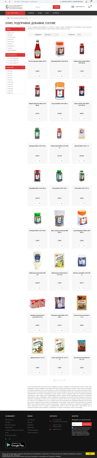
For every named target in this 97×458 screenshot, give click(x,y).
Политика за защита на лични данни (14, 430)
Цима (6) (10, 35)
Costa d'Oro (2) (11, 37)
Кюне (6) (10, 48)
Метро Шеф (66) (12, 50)
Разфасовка (10, 67)
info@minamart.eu (57, 429)
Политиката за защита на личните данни (80, 429)
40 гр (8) (10, 71)
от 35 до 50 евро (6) (13, 63)
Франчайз (30, 422)
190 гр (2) (10, 90)
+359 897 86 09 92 (57, 426)
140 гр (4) (10, 84)
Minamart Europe (9, 419)
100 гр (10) (10, 82)
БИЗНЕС (30, 416)
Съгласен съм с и (81, 428)
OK (90, 454)
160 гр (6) (10, 86)
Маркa (8, 29)
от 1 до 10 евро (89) (13, 58)
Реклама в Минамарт (33, 430)
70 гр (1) (10, 75)
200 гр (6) (10, 93)
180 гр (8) (10, 88)
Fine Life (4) (11, 41)
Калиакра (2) (11, 46)
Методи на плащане (10, 425)
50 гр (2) (10, 73)
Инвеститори (31, 427)
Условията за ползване (85, 427)
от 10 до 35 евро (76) (13, 60)
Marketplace (30, 425)
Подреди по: (38, 34)
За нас (6, 432)
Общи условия (9, 427)
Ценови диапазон (12, 55)
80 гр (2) (10, 77)
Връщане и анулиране (11, 435)
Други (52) (10, 39)
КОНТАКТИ (53, 416)
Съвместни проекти (33, 432)
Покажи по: (72, 34)
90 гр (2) (10, 79)
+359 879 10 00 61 (57, 425)
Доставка (7, 422)
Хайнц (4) (10, 43)
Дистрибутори (31, 419)
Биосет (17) (11, 32)
